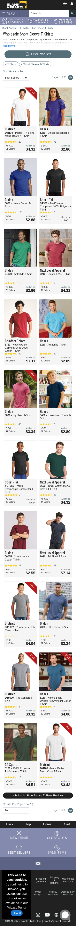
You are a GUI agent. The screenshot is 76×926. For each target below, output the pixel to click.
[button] (53, 3)
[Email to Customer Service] (38, 862)
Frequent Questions (41, 880)
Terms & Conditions (52, 893)
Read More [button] (9, 45)
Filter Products (40, 54)
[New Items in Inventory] (19, 835)
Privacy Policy (17, 907)
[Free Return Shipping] (63, 21)
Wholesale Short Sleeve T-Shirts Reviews (38, 795)
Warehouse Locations (68, 880)
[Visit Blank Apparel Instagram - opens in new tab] (38, 914)
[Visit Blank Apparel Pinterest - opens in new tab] (56, 914)
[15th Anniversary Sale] (12, 21)
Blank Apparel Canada (57, 921)
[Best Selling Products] (19, 849)
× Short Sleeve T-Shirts (35, 64)
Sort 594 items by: (13, 71)
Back (9, 824)
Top (28, 824)
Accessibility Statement (67, 893)
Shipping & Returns (54, 880)
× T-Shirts (11, 64)
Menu (10, 13)
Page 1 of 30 (59, 810)
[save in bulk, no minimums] (38, 21)
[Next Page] (70, 77)
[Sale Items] (57, 849)
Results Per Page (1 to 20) (18, 804)
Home (47, 824)
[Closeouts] (57, 835)
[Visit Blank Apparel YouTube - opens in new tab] (47, 914)
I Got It (16, 913)
